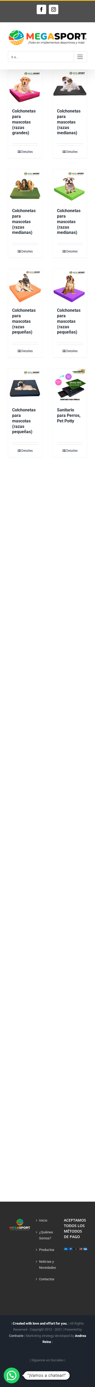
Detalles (27, 152)
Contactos (46, 1279)
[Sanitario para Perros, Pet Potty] (70, 385)
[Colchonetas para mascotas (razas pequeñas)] (25, 286)
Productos (46, 1250)
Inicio (43, 1220)
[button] (12, 1375)
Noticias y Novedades (47, 1265)
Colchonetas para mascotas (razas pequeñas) (24, 321)
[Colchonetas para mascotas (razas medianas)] (70, 86)
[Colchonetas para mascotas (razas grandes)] (25, 86)
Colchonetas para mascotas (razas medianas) (68, 122)
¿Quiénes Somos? (46, 1235)
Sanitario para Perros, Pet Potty (68, 415)
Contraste (16, 1336)
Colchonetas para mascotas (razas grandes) (24, 122)
